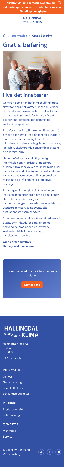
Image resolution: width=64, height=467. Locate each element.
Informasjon (19, 36)
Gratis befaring (12, 382)
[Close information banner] (59, 3)
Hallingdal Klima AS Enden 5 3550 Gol (16, 348)
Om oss (8, 377)
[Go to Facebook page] (49, 452)
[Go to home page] (20, 333)
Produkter (11, 403)
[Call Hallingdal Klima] (41, 452)
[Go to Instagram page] (58, 452)
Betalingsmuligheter (16, 394)
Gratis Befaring (42, 36)
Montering (9, 431)
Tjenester (10, 424)
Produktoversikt (13, 409)
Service (7, 437)
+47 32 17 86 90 (14, 358)
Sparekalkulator (13, 388)
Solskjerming (11, 415)
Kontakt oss (32, 285)
